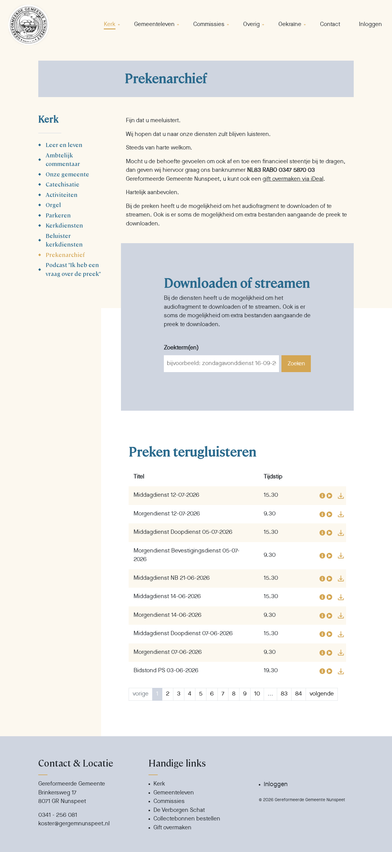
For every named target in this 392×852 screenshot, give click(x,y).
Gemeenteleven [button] (154, 25)
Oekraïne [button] (289, 25)
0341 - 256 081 (57, 815)
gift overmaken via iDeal (292, 179)
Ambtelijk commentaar (63, 159)
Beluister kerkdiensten (64, 240)
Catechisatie (62, 184)
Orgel (53, 204)
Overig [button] (251, 25)
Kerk (159, 784)
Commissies (169, 802)
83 (284, 694)
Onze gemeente (67, 174)
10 (257, 694)
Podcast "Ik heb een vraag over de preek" (73, 269)
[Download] (341, 496)
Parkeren (58, 215)
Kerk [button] (109, 25)
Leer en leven (64, 144)
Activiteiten (61, 194)
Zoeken (296, 364)
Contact (330, 25)
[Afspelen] (329, 496)
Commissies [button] (208, 25)
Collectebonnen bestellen (186, 819)
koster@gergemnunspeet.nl (74, 824)
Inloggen (370, 25)
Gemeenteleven (173, 793)
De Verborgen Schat (179, 810)
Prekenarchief (65, 254)
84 (298, 694)
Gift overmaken (172, 828)
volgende (322, 694)
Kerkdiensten (64, 225)
